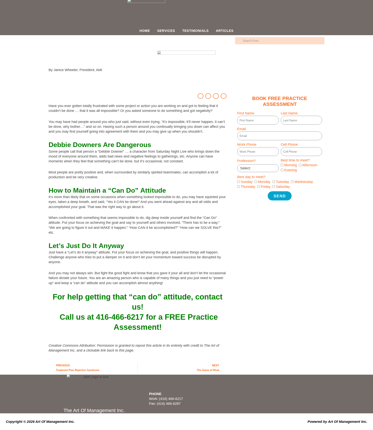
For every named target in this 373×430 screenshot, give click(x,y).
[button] (200, 96)
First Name (245, 113)
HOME (144, 31)
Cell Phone (289, 144)
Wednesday (304, 182)
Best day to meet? (251, 177)
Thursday (248, 187)
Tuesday (282, 182)
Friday (265, 187)
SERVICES (166, 31)
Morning (290, 165)
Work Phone (246, 144)
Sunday (247, 182)
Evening (290, 170)
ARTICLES (225, 31)
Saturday (283, 187)
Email (241, 129)
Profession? (246, 161)
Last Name (289, 113)
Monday (264, 182)
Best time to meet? (295, 160)
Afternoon (309, 165)
